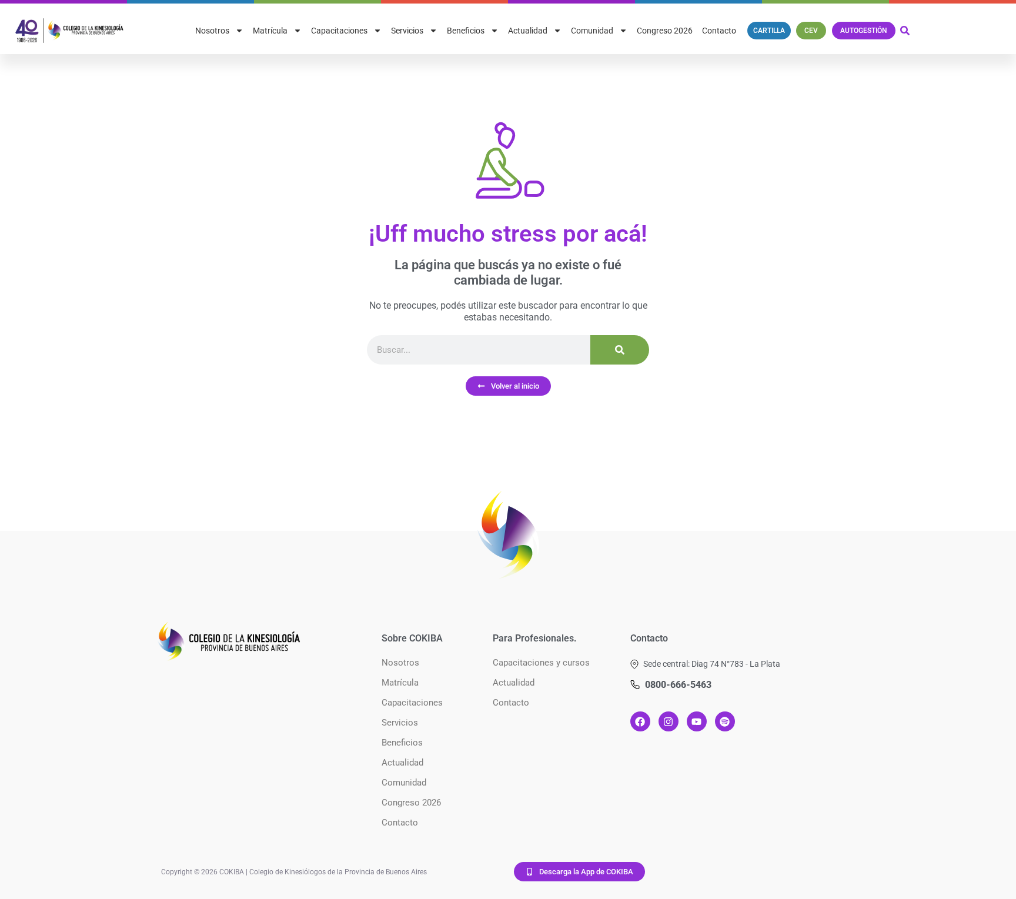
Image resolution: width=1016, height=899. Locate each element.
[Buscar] (619, 350)
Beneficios (465, 30)
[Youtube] (697, 721)
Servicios (407, 30)
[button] (705, 664)
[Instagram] (669, 721)
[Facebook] (640, 721)
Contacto (719, 30)
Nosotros (212, 30)
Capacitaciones (339, 30)
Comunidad (592, 30)
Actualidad (527, 30)
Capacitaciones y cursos (541, 663)
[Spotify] (725, 721)
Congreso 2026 (665, 30)
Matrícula (270, 30)
